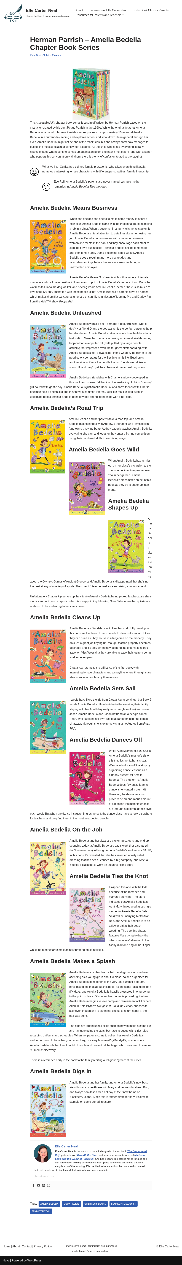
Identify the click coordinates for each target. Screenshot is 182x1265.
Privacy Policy (43, 1246)
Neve (6, 1260)
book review (71, 1204)
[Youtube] (38, 1186)
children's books (95, 1204)
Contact (27, 1246)
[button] (128, 10)
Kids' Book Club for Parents (45, 55)
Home (6, 1246)
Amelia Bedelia (49, 1204)
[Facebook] (33, 1186)
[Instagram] (48, 1186)
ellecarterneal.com (44, 1176)
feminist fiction (41, 1211)
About (79, 10)
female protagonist (123, 1204)
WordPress (34, 1260)
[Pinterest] (43, 1186)
